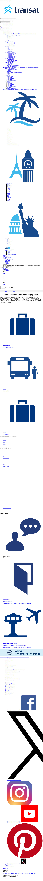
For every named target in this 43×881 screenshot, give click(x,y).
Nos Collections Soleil (9, 674)
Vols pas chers (8, 685)
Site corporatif (5, 258)
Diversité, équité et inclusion (10, 665)
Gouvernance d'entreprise (10, 660)
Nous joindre (5, 256)
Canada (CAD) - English (7, 23)
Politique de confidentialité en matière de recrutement (15, 672)
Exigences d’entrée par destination (12, 676)
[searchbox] (8, 264)
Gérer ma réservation (4, 27)
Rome (14, 291)
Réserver (19, 33)
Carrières (7, 663)
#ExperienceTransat (9, 864)
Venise (22, 291)
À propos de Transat (9, 659)
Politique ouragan (8, 688)
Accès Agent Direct (8, 693)
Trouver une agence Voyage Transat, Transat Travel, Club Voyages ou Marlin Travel (19, 873)
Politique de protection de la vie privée (12, 671)
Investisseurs (7, 661)
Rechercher (3, 288)
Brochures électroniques (10, 687)
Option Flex (7, 690)
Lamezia (5, 291)
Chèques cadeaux (8, 689)
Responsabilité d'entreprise (10, 664)
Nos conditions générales (10, 668)
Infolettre (6, 865)
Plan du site (7, 691)
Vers (12, 287)
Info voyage (5, 255)
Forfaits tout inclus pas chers (10, 684)
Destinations (20, 89)
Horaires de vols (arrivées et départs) (12, 678)
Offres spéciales (20, 67)
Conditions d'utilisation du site (11, 670)
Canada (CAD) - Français (8, 24)
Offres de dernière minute (10, 686)
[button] (4, 269)
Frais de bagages (8, 677)
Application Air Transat (9, 866)
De (11, 286)
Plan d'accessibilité (9, 666)
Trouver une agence (7, 257)
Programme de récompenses (6, 28)
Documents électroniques (10, 683)
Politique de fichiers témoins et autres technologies (15, 669)
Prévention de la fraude (9, 680)
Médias (6, 662)
